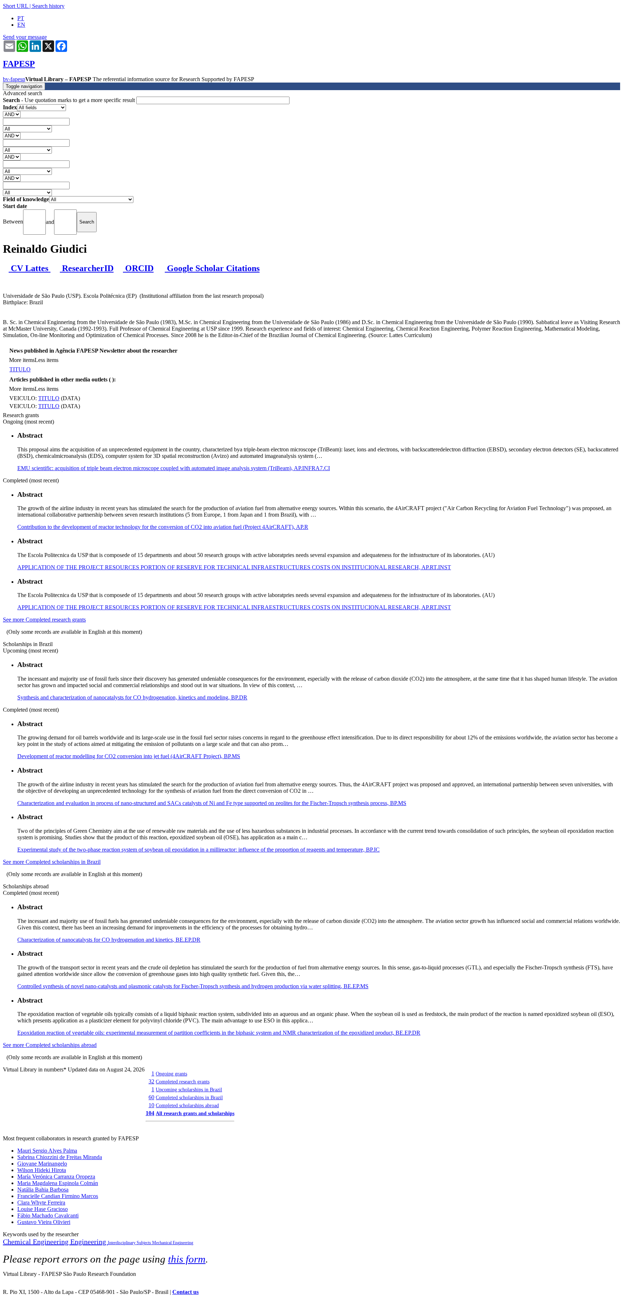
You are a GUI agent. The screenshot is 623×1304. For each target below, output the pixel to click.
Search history (48, 6)
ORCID (138, 268)
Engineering (89, 1242)
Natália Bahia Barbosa (43, 1189)
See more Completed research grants (44, 619)
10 (151, 1105)
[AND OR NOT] (12, 114)
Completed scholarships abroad (187, 1105)
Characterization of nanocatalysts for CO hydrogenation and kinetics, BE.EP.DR (108, 940)
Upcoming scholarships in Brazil (189, 1089)
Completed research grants (182, 1081)
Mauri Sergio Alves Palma (47, 1151)
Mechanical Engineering (172, 1242)
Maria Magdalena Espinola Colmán (57, 1183)
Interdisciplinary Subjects (130, 1242)
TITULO (20, 369)
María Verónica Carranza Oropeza (56, 1176)
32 (151, 1081)
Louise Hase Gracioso (42, 1209)
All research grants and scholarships (195, 1113)
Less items (46, 360)
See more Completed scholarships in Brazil (52, 862)
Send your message (25, 37)
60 (151, 1097)
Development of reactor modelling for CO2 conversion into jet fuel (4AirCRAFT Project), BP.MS (128, 756)
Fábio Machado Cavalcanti (48, 1215)
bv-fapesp (14, 79)
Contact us (185, 1292)
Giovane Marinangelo (42, 1164)
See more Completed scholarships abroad (50, 1045)
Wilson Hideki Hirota (41, 1170)
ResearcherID (87, 268)
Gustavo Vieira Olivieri (43, 1222)
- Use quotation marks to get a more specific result (69, 100)
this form (187, 1259)
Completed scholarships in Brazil (189, 1097)
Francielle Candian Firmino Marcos (57, 1196)
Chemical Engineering (36, 1242)
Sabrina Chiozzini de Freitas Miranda (59, 1157)
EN (21, 25)
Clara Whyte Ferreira (41, 1202)
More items (22, 360)
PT (20, 18)
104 (150, 1113)
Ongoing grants (171, 1074)
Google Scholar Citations (212, 268)
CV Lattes (29, 268)
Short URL (15, 6)
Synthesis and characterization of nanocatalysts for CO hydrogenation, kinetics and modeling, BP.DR (132, 697)
